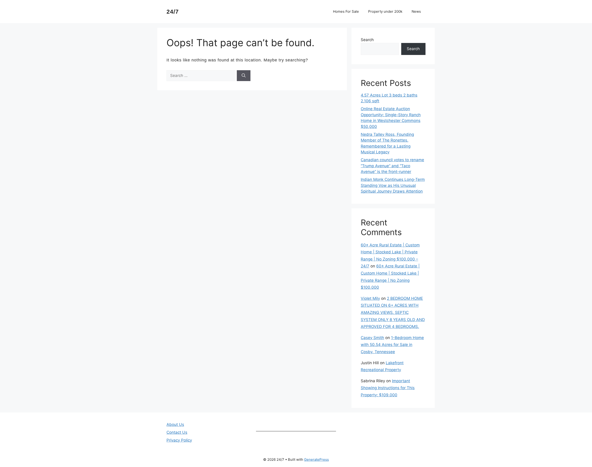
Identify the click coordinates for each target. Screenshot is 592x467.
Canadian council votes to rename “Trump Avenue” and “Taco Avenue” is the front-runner (392, 166)
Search (367, 39)
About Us (175, 424)
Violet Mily (370, 298)
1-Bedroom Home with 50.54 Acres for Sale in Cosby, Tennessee (392, 344)
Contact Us (176, 432)
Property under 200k (385, 11)
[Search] (243, 75)
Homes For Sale (346, 11)
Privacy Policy (179, 440)
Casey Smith (372, 337)
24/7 (172, 11)
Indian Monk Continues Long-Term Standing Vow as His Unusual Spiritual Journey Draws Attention (393, 185)
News (416, 11)
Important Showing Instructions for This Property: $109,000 (388, 388)
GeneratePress (316, 459)
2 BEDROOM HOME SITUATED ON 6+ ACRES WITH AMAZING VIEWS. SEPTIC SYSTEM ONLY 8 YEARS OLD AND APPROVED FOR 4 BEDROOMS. (393, 312)
